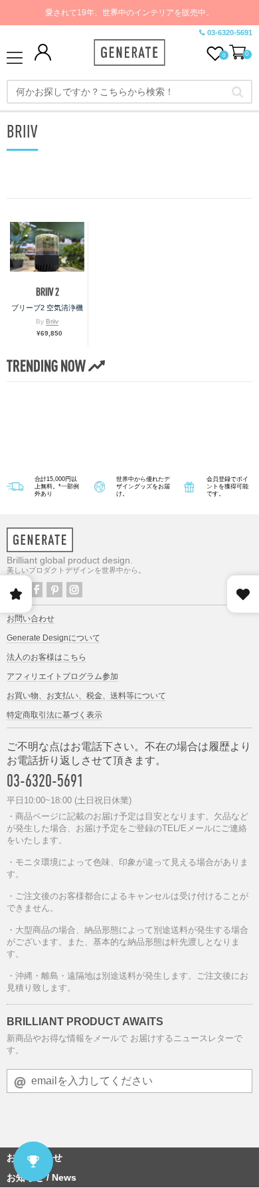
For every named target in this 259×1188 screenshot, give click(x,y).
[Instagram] (74, 589)
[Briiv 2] (47, 247)
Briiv (52, 321)
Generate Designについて (53, 638)
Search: (237, 92)
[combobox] (129, 92)
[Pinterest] (54, 589)
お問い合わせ (30, 618)
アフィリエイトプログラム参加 (62, 676)
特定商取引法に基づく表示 (54, 715)
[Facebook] (35, 589)
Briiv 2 (47, 292)
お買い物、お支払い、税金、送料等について (86, 695)
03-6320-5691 (229, 33)
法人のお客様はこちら (46, 657)
